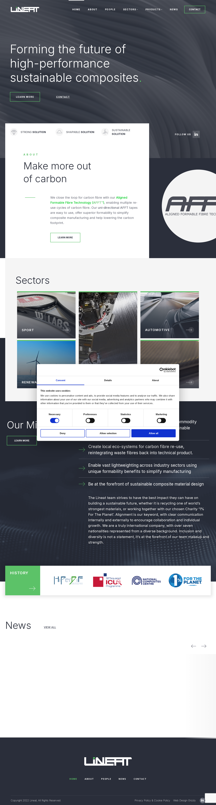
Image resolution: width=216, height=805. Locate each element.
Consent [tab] (60, 380)
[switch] (90, 420)
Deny (62, 433)
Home (73, 791)
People (106, 791)
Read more (18, 706)
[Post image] (30, 655)
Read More (191, 382)
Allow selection (108, 433)
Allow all (153, 433)
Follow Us (183, 134)
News (122, 791)
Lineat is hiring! (126, 691)
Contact (140, 791)
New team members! (78, 682)
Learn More (65, 237)
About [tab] (155, 380)
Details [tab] (108, 380)
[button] (50, 627)
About (89, 791)
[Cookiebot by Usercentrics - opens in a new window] (162, 370)
